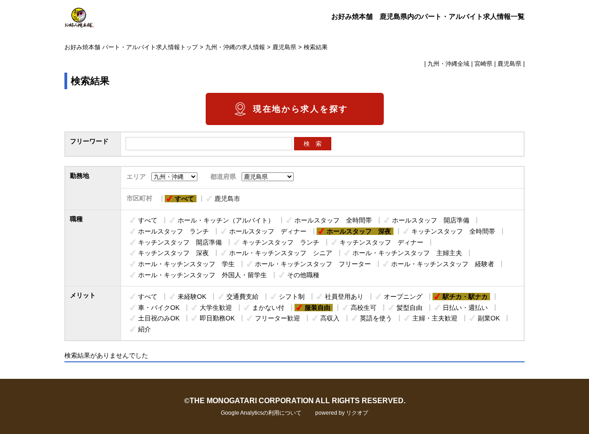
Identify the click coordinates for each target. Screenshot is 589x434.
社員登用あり (344, 296)
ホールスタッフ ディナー (267, 231)
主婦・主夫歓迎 (434, 318)
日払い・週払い (465, 307)
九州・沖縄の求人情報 (235, 47)
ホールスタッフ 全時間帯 (333, 220)
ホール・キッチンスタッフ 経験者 (442, 264)
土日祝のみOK (158, 318)
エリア (136, 176)
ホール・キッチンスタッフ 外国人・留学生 (202, 275)
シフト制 (292, 296)
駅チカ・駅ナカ (465, 296)
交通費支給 (242, 296)
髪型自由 (409, 307)
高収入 (330, 318)
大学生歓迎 (216, 307)
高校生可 (363, 307)
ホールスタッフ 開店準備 (430, 220)
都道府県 (223, 176)
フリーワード (89, 141)
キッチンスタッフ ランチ (280, 242)
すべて (184, 198)
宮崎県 (483, 64)
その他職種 (303, 275)
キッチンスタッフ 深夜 (173, 253)
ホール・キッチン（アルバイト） (226, 220)
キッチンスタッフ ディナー (381, 242)
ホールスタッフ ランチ (173, 231)
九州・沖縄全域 (448, 64)
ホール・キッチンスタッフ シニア (280, 253)
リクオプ (357, 413)
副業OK (489, 318)
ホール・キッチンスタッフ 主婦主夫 (407, 253)
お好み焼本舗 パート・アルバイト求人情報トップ (131, 47)
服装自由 (317, 307)
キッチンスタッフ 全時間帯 (453, 231)
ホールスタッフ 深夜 (359, 231)
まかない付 (268, 307)
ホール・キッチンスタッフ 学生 (186, 264)
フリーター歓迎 (277, 318)
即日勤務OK (217, 318)
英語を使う (376, 318)
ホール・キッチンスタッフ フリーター (313, 264)
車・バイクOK (158, 307)
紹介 (144, 329)
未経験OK (192, 296)
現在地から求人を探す (300, 109)
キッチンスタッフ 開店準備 (180, 242)
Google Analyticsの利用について (261, 413)
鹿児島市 (227, 198)
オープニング (403, 296)
